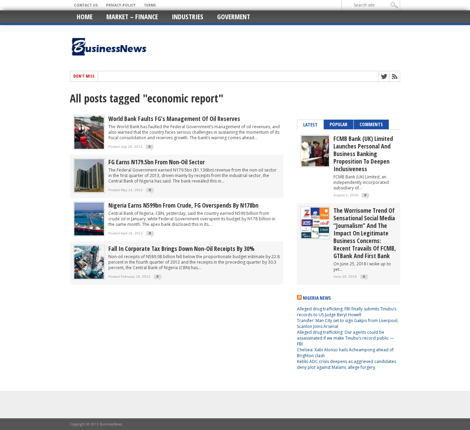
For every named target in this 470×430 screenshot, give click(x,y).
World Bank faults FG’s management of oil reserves (174, 118)
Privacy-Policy (121, 5)
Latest (310, 124)
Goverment (233, 16)
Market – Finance (132, 16)
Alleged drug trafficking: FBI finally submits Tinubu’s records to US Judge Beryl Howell (346, 312)
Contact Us (86, 5)
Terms (150, 5)
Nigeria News (317, 298)
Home (85, 16)
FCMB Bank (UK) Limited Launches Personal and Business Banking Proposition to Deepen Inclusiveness (363, 154)
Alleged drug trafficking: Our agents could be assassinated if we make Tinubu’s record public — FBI (345, 338)
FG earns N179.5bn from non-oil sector (156, 162)
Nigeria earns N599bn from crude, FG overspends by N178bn (183, 205)
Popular (339, 124)
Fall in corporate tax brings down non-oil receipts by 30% (181, 248)
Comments (371, 124)
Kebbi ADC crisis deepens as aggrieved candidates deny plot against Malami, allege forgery (346, 364)
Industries (187, 16)
